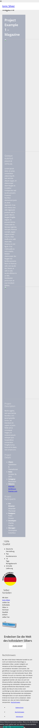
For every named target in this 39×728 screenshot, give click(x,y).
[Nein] (24, 727)
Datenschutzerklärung (17, 727)
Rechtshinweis (15, 702)
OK (4, 727)
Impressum (19, 716)
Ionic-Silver (6, 600)
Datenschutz (19, 707)
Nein (8, 727)
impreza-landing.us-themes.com (12, 488)
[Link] (9, 585)
